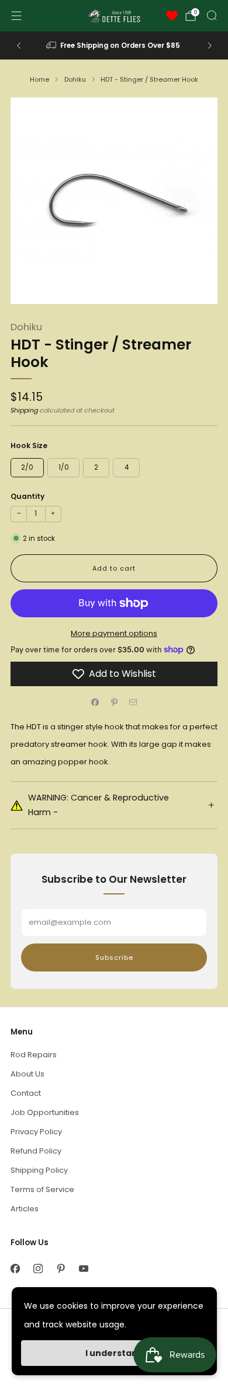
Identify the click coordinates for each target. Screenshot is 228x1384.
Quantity (27, 496)
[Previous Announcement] (19, 46)
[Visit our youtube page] (83, 1268)
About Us (27, 1073)
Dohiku (26, 327)
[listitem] (114, 46)
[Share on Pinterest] (114, 702)
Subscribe (114, 957)
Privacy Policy (36, 1131)
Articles (25, 1208)
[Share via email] (133, 702)
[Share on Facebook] (95, 702)
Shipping (24, 410)
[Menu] (16, 16)
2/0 (27, 467)
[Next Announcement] (210, 46)
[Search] (211, 15)
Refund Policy (36, 1150)
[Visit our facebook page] (15, 1268)
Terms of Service (42, 1189)
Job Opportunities (45, 1112)
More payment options (114, 633)
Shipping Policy (39, 1170)
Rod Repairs (34, 1054)
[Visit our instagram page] (37, 1268)
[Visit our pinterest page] (60, 1268)
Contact (26, 1093)
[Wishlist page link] (172, 16)
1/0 (63, 467)
